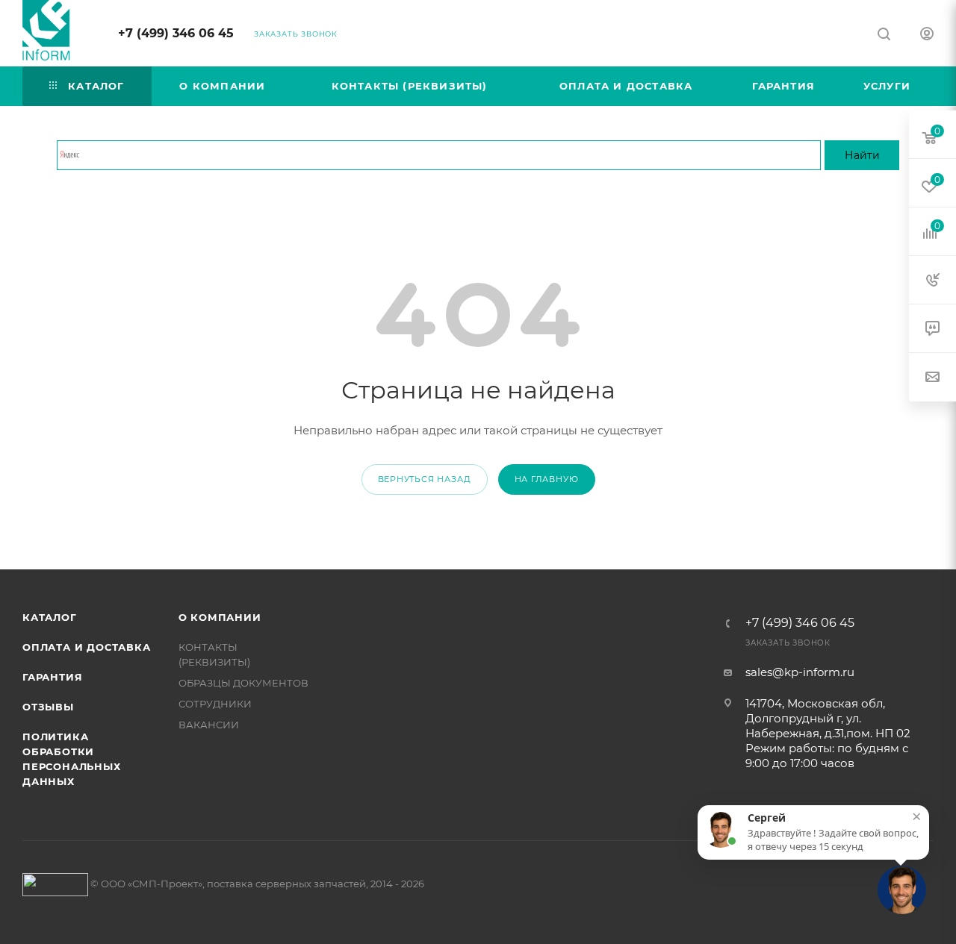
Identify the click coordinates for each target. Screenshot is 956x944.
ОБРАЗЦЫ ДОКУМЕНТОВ (243, 683)
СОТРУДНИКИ (215, 704)
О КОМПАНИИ (220, 617)
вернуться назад (424, 479)
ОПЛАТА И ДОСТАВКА (86, 647)
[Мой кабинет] (927, 35)
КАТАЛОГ (49, 617)
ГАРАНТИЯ (52, 677)
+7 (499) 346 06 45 (176, 33)
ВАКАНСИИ (209, 725)
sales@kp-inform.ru (799, 672)
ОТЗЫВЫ (48, 707)
